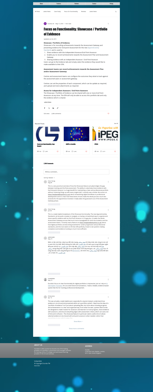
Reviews (83, 11)
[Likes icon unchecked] (49, 204)
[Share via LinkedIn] (53, 108)
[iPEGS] (105, 134)
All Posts (37, 11)
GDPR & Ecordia (71, 144)
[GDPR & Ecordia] (76, 134)
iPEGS (96, 144)
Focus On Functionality (71, 11)
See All (116, 123)
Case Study (57, 11)
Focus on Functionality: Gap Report (46, 145)
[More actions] (108, 24)
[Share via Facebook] (44, 108)
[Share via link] (57, 108)
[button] (116, 11)
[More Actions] (108, 182)
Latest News (47, 11)
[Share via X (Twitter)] (49, 108)
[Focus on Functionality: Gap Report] (48, 134)
